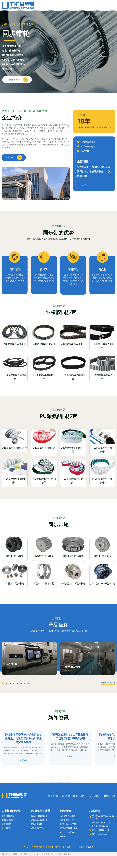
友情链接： (5, 854)
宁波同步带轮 (93, 796)
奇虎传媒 (36, 854)
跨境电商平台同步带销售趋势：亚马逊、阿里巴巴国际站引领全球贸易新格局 (23, 738)
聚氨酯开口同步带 (38, 828)
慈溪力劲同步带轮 (25, 854)
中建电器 (67, 854)
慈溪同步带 (53, 796)
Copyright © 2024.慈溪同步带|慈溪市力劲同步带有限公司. (47, 847)
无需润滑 (73, 269)
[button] (104, 52)
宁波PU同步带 (108, 796)
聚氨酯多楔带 (36, 824)
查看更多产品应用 (108, 683)
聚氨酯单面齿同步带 (39, 816)
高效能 (102, 269)
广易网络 (14, 854)
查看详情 (23, 760)
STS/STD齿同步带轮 (68, 828)
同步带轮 (85, 151)
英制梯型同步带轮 (67, 816)
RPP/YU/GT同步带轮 (68, 832)
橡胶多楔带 (8, 55)
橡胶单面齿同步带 (11, 46)
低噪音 (44, 269)
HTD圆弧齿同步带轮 (68, 824)
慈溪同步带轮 (79, 796)
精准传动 (14, 269)
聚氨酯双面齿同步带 (39, 820)
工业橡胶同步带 (88, 142)
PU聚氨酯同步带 (88, 146)
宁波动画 (59, 854)
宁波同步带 (65, 796)
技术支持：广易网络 (85, 847)
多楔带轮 (64, 836)
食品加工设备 (73, 666)
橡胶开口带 (8, 59)
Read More (84, 185)
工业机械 (12, 664)
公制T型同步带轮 (67, 820)
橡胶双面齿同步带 (11, 50)
